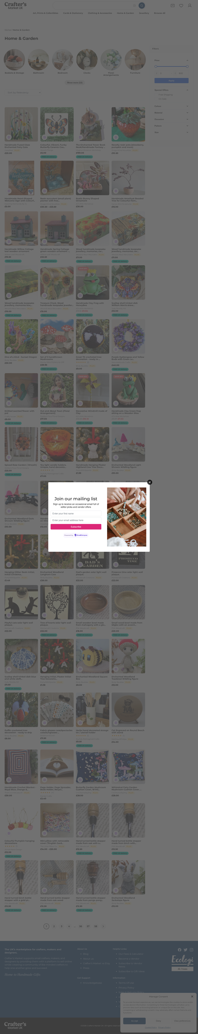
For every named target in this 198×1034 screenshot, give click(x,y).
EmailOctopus (82, 535)
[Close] (149, 482)
